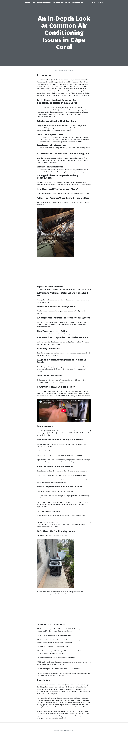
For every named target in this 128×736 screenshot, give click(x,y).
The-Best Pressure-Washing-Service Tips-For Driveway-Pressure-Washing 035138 (54, 2)
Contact (101, 2)
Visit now (63, 353)
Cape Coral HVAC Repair (45, 162)
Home (93, 2)
